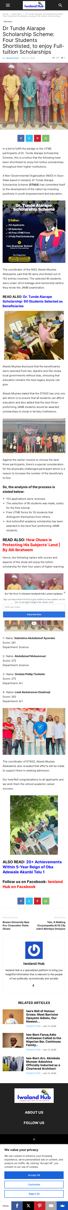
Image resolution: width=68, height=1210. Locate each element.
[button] (34, 593)
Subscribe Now (34, 614)
